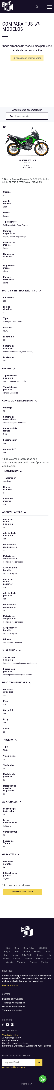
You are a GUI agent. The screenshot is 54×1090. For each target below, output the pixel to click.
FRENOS (7, 368)
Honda (27, 951)
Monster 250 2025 (27, 160)
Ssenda (28, 959)
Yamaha (21, 962)
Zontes (44, 962)
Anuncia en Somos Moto (14, 1067)
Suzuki (39, 959)
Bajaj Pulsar (29, 948)
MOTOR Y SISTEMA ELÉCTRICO (20, 290)
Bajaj (17, 948)
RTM (49, 955)
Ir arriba (25, 1084)
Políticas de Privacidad (12, 999)
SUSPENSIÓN (10, 650)
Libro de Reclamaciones (13, 1006)
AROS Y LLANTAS (12, 512)
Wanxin (9, 962)
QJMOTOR (27, 955)
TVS (49, 959)
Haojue (7, 951)
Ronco (40, 955)
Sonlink (16, 959)
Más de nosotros (10, 985)
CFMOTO (43, 948)
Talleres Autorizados (12, 1010)
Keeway (38, 951)
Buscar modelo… (22, 116)
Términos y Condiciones (13, 1003)
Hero (17, 951)
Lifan (5, 955)
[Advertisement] (27, 85)
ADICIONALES (10, 801)
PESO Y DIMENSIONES (15, 682)
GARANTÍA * (9, 854)
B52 (8, 948)
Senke (6, 959)
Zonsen (33, 962)
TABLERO (8, 739)
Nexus (15, 955)
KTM (48, 951)
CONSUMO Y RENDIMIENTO (18, 400)
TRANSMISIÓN (10, 471)
